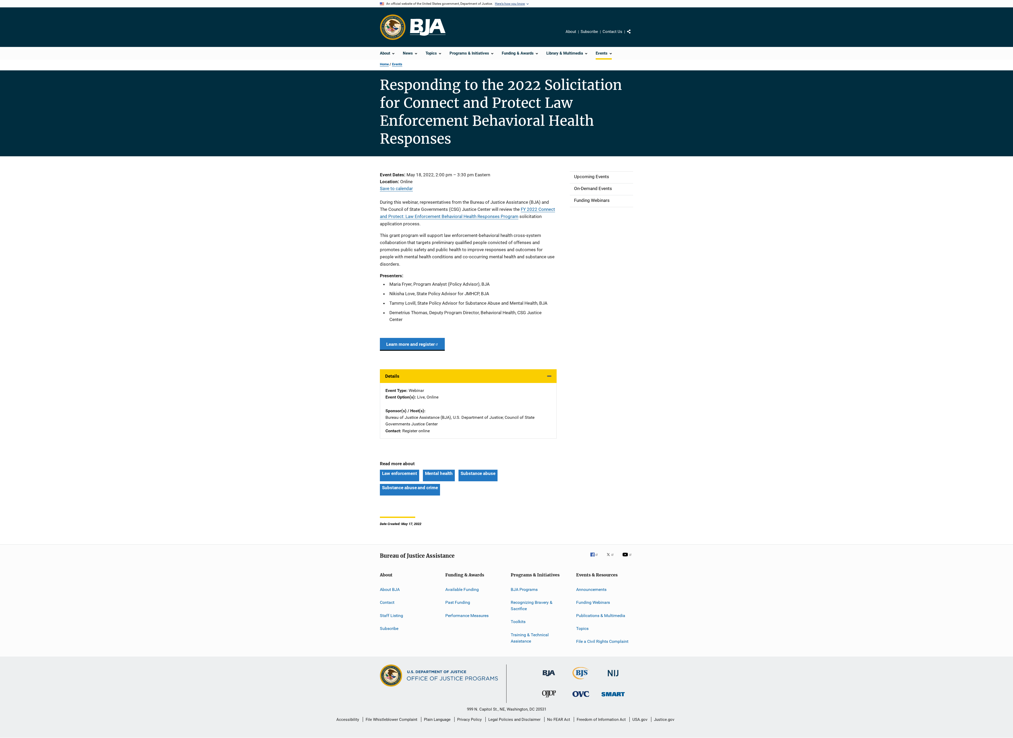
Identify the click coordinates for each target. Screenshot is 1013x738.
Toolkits (518, 621)
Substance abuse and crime (410, 487)
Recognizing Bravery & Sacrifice (531, 605)
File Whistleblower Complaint (391, 719)
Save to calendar (396, 188)
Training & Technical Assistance (530, 638)
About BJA (390, 589)
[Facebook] (596, 558)
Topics (582, 628)
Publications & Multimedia (600, 615)
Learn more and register (410, 344)
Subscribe (589, 31)
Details (392, 376)
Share (633, 35)
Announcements (591, 589)
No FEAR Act (558, 719)
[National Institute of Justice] (613, 677)
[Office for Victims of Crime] (580, 698)
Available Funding (462, 589)
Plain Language (437, 719)
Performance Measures (467, 615)
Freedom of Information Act (601, 719)
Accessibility (347, 719)
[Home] (428, 27)
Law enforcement (399, 473)
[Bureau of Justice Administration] (549, 677)
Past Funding (457, 602)
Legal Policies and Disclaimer (514, 719)
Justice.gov (664, 719)
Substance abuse (478, 473)
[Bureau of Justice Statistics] (581, 680)
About (571, 31)
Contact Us (612, 31)
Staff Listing (391, 615)
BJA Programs (524, 589)
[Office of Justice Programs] (393, 27)
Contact (387, 602)
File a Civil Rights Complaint (602, 641)
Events (397, 64)
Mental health (439, 473)
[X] (612, 558)
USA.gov (639, 719)
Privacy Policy (469, 719)
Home (384, 64)
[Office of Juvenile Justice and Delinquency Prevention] (549, 698)
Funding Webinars (593, 602)
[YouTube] (628, 558)
